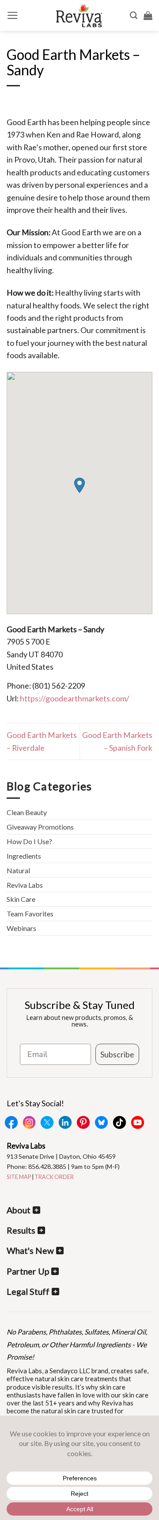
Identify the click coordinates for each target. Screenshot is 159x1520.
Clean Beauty (27, 812)
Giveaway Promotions (40, 827)
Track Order (54, 1176)
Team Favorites (30, 913)
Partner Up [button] (28, 1271)
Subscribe (117, 1054)
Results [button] (21, 1230)
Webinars (21, 928)
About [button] (18, 1210)
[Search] (133, 15)
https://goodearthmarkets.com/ (74, 698)
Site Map (19, 1176)
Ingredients (24, 856)
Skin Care (21, 899)
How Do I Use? (29, 841)
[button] (13, 15)
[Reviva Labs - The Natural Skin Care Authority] (79, 15)
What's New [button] (30, 1251)
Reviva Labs (25, 885)
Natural (18, 870)
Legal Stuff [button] (28, 1291)
